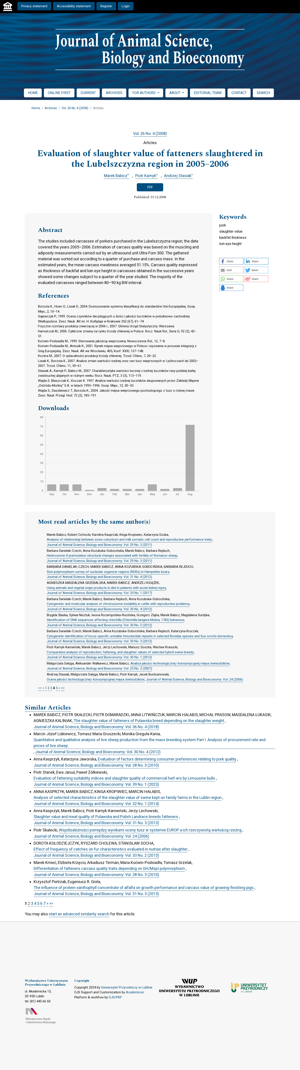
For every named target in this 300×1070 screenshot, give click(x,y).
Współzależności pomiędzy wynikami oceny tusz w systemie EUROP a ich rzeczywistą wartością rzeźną (150, 830)
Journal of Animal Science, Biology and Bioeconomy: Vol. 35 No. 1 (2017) (99, 593)
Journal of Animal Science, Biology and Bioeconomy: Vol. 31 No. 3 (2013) (96, 822)
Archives (51, 108)
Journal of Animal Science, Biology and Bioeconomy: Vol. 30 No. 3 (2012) (99, 641)
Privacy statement (34, 6)
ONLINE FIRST (59, 93)
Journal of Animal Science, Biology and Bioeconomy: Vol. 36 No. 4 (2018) (96, 726)
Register (106, 6)
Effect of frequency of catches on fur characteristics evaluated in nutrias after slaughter (111, 849)
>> (63, 688)
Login (126, 6)
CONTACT (239, 93)
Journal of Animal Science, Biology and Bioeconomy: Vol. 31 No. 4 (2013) (99, 577)
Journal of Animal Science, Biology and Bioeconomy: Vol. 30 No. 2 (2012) (99, 625)
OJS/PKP (115, 997)
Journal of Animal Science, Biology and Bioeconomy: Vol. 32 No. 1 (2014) (96, 803)
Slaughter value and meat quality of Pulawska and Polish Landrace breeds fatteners (106, 816)
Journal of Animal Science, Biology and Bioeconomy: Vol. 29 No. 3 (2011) (99, 545)
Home (36, 108)
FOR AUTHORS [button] (144, 93)
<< (40, 688)
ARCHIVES (114, 93)
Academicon (135, 992)
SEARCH (263, 93)
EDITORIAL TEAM (207, 93)
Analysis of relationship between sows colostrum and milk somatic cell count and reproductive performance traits (129, 539)
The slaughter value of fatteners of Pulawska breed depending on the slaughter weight (149, 720)
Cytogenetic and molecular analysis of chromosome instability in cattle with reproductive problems (118, 604)
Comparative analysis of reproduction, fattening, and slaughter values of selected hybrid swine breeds (120, 652)
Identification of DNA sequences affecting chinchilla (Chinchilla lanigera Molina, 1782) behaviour (115, 620)
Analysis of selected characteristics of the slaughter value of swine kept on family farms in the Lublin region (128, 797)
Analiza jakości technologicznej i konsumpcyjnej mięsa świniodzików (180, 663)
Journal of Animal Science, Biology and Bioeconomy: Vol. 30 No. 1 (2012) (99, 657)
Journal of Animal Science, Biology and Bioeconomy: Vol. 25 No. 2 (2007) (99, 668)
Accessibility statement (74, 6)
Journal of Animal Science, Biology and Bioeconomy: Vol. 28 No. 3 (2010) (96, 765)
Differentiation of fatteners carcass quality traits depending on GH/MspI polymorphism (109, 868)
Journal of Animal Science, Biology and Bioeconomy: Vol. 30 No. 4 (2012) (99, 609)
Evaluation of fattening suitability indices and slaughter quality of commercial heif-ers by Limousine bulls (124, 778)
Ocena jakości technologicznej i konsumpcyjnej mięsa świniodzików (96, 679)
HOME (33, 93)
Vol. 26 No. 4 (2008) (75, 108)
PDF (150, 187)
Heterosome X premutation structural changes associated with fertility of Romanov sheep (112, 556)
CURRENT (88, 93)
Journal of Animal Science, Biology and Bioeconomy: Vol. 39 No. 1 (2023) (96, 784)
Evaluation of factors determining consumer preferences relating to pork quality (167, 759)
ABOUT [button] (175, 93)
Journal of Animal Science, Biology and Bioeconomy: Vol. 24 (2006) (194, 679)
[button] (231, 261)
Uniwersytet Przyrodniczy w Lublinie (126, 987)
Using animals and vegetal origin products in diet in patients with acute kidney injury (106, 588)
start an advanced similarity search (79, 914)
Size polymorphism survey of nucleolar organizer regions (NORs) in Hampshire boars (108, 572)
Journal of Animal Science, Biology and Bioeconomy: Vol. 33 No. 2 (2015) (96, 855)
